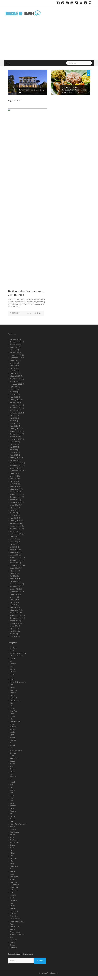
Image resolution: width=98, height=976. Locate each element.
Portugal (13, 863)
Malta (12, 813)
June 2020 (13, 447)
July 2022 (13, 389)
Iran (11, 779)
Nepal (12, 837)
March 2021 (14, 426)
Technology (14, 911)
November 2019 (16, 465)
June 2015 (13, 600)
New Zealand (14, 842)
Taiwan (12, 906)
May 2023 (13, 368)
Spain (12, 892)
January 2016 (14, 581)
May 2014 (13, 634)
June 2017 (13, 542)
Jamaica (12, 790)
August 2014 (14, 626)
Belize (12, 677)
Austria (12, 666)
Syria (11, 903)
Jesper (29, 313)
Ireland (12, 782)
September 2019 (16, 471)
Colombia (13, 708)
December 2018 (15, 494)
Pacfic (12, 850)
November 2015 (16, 586)
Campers (13, 693)
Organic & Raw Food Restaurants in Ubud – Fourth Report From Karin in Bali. (33, 90)
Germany (13, 753)
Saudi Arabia (14, 877)
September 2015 (16, 592)
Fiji (10, 742)
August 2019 (14, 473)
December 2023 (15, 355)
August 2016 (14, 568)
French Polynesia (16, 750)
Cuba (11, 719)
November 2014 (16, 618)
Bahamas (13, 671)
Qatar (12, 869)
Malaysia (13, 811)
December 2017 (15, 526)
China (11, 706)
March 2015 (14, 607)
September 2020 (16, 439)
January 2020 (14, 460)
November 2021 (16, 408)
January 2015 (14, 613)
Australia (13, 664)
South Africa (14, 887)
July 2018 (13, 507)
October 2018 (15, 500)
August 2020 (14, 442)
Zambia (12, 945)
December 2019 (15, 463)
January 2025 (14, 339)
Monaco (12, 827)
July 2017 (13, 539)
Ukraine (12, 929)
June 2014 (13, 631)
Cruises (12, 716)
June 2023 (13, 365)
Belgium (12, 674)
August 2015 (14, 594)
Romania (13, 871)
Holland (12, 764)
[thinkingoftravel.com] (22, 13)
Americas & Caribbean (18, 653)
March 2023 (14, 373)
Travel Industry (15, 919)
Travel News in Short (17, 921)
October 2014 (15, 621)
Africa (12, 650)
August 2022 (14, 386)
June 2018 (13, 510)
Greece (12, 761)
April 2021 (13, 423)
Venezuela (13, 940)
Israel (12, 785)
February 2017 (15, 552)
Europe (12, 737)
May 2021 (13, 421)
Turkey (12, 924)
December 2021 (15, 405)
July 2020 (13, 444)
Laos (11, 800)
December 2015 (15, 584)
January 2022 (14, 402)
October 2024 (15, 344)
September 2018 (16, 502)
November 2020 (16, 434)
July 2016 (13, 571)
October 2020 (15, 436)
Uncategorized (15, 932)
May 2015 (13, 602)
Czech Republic (15, 721)
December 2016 (15, 557)
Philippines (13, 858)
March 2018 (14, 518)
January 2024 (14, 352)
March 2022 (14, 397)
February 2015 (15, 610)
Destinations (14, 727)
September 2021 (16, 413)
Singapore (13, 882)
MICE (11, 821)
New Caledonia (15, 840)
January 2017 (14, 555)
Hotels (12, 766)
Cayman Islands (15, 700)
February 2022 (15, 400)
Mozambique (14, 832)
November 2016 (16, 560)
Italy (11, 787)
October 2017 (15, 531)
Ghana (12, 756)
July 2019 (13, 476)
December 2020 (15, 431)
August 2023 (14, 360)
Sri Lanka (13, 895)
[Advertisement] (49, 42)
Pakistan (12, 853)
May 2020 (13, 450)
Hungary (13, 769)
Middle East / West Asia (18, 824)
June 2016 (13, 573)
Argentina (13, 658)
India (39, 313)
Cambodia (13, 690)
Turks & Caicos (15, 927)
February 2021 (15, 429)
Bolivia (12, 679)
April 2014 (13, 636)
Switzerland (14, 900)
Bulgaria (12, 687)
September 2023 (16, 358)
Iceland (12, 771)
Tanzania (13, 908)
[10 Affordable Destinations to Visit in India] (27, 198)
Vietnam (12, 942)
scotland (13, 879)
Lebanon (13, 806)
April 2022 (13, 394)
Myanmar (13, 835)
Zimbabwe (13, 948)
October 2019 (15, 468)
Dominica (13, 729)
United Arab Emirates (17, 934)
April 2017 (13, 547)
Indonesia (13, 777)
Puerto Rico (14, 866)
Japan (12, 792)
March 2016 (14, 578)
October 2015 (15, 589)
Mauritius (13, 816)
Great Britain (14, 758)
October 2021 (15, 410)
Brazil (12, 685)
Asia (11, 661)
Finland (12, 745)
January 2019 (14, 492)
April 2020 (13, 452)
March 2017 (14, 550)
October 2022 (15, 381)
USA (11, 937)
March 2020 (14, 455)
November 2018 (16, 497)
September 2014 (16, 623)
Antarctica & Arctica (16, 656)
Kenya (12, 798)
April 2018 (13, 515)
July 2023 (13, 363)
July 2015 (13, 597)
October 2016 (15, 563)
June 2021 (13, 418)
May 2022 (13, 392)
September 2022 (16, 384)
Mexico (12, 819)
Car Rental (13, 698)
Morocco (13, 829)
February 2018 (15, 521)
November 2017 (15, 529)
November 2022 (16, 379)
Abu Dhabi (13, 648)
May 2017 (13, 544)
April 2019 (13, 484)
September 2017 (16, 534)
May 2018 (13, 513)
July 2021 (13, 415)
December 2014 (15, 615)
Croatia (12, 714)
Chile (11, 703)
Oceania (12, 848)
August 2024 (14, 347)
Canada (12, 695)
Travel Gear (14, 916)
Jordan (12, 795)
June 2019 (13, 479)
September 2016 (16, 565)
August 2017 (14, 536)
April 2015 (13, 605)
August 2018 (14, 505)
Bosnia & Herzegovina (18, 682)
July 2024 (13, 350)
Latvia (12, 803)
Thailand (13, 913)
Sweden (12, 898)
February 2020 (15, 458)
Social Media (14, 884)
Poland (12, 861)
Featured (13, 740)
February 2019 (15, 489)
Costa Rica (13, 711)
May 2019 (13, 481)
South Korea (14, 890)
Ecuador (12, 732)
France (12, 748)
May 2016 (13, 576)
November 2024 (16, 342)
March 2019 (14, 486)
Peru (11, 856)
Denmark (13, 724)
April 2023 (13, 371)
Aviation (12, 669)
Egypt (12, 735)
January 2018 (14, 523)
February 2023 (15, 376)
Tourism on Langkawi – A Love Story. (77, 91)
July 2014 (13, 628)
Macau (12, 808)
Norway (12, 845)
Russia (12, 874)
